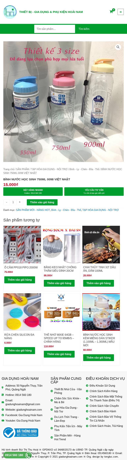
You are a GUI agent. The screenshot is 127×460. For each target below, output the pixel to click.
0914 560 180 (14, 455)
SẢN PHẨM (22, 169)
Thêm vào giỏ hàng (42, 202)
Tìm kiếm (84, 28)
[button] (118, 47)
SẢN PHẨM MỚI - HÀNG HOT (33, 210)
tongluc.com (111, 456)
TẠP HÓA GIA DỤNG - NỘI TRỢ (49, 169)
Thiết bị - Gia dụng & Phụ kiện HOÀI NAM (51, 12)
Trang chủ (8, 169)
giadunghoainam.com (71, 456)
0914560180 (104, 453)
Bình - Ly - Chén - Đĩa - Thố (84, 169)
